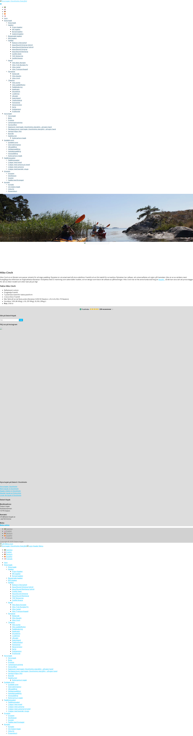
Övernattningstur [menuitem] (14, 687)
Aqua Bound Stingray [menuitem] (20, 594)
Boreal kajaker (17, 32)
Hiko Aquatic (16, 76)
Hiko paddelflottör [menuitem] (19, 627)
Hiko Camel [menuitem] (16, 609)
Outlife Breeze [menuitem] (17, 600)
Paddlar (11, 40)
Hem (6, 18)
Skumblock (16, 91)
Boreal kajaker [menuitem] (17, 576)
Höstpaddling (13, 153)
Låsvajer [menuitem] (15, 638)
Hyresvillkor (12, 125)
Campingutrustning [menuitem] (15, 664)
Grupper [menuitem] (7, 713)
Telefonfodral (17, 100)
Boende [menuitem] (11, 676)
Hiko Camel (16, 67)
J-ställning (15, 94)
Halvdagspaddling (14, 151)
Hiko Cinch (16, 78)
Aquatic (161, 279)
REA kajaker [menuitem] (12, 580)
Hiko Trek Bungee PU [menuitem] (20, 607)
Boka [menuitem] (10, 660)
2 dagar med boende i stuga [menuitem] (18, 711)
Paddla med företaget (16, 180)
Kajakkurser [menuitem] (12, 678)
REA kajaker (12, 38)
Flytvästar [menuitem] (11, 613)
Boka (10, 118)
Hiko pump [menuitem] (16, 625)
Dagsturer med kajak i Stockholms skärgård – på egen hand (30, 127)
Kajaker (11, 25)
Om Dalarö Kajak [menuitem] (14, 729)
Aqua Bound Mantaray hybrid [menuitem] (23, 589)
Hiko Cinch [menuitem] (16, 620)
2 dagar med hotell (15, 162)
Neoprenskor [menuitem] (17, 647)
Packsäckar (16, 102)
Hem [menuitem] (6, 562)
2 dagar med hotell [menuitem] (15, 704)
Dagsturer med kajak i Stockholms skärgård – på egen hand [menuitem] (30, 669)
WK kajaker (16, 29)
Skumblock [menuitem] (16, 633)
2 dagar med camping (16, 167)
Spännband (16, 98)
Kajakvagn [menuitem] (16, 631)
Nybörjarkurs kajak (19, 138)
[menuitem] (8, 550)
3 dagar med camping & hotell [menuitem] (19, 709)
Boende (11, 134)
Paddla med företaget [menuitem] (16, 722)
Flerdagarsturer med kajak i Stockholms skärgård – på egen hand (32, 129)
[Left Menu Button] (6, 544)
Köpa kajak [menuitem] (8, 565)
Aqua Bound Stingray (19, 49)
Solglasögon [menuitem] (17, 651)
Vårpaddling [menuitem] (12, 689)
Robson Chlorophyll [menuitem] (19, 585)
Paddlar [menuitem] (11, 582)
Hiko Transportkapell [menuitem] (20, 611)
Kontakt (7, 182)
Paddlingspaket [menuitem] (10, 700)
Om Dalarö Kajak (14, 187)
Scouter (11, 178)
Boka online (4, 525)
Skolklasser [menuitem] (12, 718)
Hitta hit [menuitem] (11, 731)
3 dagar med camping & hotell (19, 165)
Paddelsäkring (17, 87)
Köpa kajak (8, 20)
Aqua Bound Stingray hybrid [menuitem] (22, 587)
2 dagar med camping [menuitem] (16, 707)
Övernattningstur (14, 145)
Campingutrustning (15, 122)
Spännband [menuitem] (16, 640)
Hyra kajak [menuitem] (8, 656)
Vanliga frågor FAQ (15, 131)
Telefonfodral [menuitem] (17, 642)
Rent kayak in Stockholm (9, 489)
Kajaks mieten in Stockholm (10, 491)
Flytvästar (11, 71)
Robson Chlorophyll (19, 43)
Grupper (7, 171)
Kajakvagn (16, 89)
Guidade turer (9, 140)
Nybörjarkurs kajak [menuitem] (19, 680)
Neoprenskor (17, 105)
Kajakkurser (12, 136)
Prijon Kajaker (17, 27)
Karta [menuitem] (14, 649)
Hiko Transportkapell (20, 69)
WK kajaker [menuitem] (16, 574)
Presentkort (12, 191)
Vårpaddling (12, 147)
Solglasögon (16, 109)
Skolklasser (12, 176)
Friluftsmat (16, 111)
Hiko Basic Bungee (19, 63)
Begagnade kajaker (15, 36)
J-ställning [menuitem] (16, 636)
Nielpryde (15, 74)
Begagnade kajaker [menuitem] (15, 578)
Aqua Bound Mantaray (20, 51)
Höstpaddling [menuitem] (13, 695)
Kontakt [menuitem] (7, 724)
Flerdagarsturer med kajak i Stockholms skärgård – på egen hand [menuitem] (32, 671)
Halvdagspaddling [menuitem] (15, 693)
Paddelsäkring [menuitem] (17, 629)
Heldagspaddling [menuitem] (14, 691)
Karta (14, 107)
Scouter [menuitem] (11, 720)
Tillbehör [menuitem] (11, 622)
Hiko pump (16, 83)
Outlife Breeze (17, 58)
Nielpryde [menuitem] (15, 616)
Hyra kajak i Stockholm (8, 486)
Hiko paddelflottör (18, 85)
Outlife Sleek (16, 54)
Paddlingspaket (9, 158)
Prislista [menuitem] (11, 662)
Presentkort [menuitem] (12, 733)
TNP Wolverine (17, 56)
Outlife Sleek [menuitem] (17, 591)
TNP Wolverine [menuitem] (18, 598)
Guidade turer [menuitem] (9, 682)
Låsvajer (15, 96)
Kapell (10, 60)
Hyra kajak (8, 114)
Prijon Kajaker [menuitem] (17, 571)
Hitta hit (11, 189)
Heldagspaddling (14, 149)
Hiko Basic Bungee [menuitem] (19, 605)
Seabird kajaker (18, 34)
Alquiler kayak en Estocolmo (10, 493)
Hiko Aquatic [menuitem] (17, 618)
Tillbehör (11, 80)
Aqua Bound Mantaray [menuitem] (20, 596)
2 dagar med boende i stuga (18, 169)
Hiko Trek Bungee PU (20, 65)
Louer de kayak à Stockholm (10, 495)
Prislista (11, 120)
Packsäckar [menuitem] (16, 644)
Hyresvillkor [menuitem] (12, 667)
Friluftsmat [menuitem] (16, 653)
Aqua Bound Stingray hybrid (22, 45)
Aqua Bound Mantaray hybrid (22, 47)
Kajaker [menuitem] (11, 569)
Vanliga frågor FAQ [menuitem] (15, 673)
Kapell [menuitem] (10, 602)
